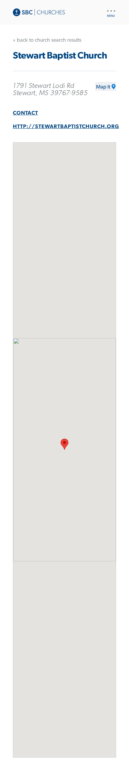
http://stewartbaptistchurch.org (66, 126)
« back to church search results (47, 40)
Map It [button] (103, 87)
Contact (25, 113)
